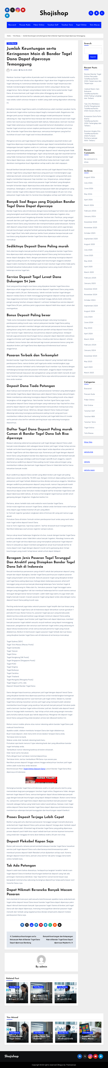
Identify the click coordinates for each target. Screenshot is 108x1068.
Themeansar (71, 1065)
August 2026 (89, 177)
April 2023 (88, 367)
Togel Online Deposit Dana (34, 769)
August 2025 (89, 244)
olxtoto (87, 462)
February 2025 (90, 278)
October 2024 (89, 300)
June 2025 (88, 255)
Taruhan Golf (52, 25)
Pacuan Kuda (24, 25)
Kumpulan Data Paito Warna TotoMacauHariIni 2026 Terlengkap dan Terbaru (92, 121)
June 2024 (88, 322)
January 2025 (90, 283)
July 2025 (88, 250)
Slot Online (88, 405)
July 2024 (88, 317)
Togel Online (81, 25)
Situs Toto (88, 442)
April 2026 (88, 200)
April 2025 (88, 267)
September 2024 (91, 306)
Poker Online (39, 25)
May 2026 (88, 194)
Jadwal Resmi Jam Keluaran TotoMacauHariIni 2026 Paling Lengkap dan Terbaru (92, 93)
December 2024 (90, 289)
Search (88, 44)
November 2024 (90, 295)
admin (15, 70)
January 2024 (90, 350)
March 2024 (89, 339)
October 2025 (89, 233)
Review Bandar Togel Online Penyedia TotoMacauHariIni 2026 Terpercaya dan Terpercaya (92, 78)
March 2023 (89, 373)
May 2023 (88, 362)
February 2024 (90, 345)
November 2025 (90, 228)
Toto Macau (95, 25)
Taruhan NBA (89, 416)
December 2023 (90, 356)
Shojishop (54, 13)
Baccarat (12, 25)
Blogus (60, 1065)
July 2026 (88, 183)
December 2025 (90, 222)
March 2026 (89, 205)
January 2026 (90, 216)
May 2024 (88, 328)
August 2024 (89, 311)
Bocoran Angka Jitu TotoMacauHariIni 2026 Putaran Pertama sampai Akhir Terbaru (92, 136)
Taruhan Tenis (67, 25)
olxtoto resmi (89, 470)
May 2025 (88, 261)
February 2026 (90, 211)
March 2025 (89, 272)
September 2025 (91, 239)
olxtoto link (88, 452)
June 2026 (88, 189)
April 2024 (88, 334)
